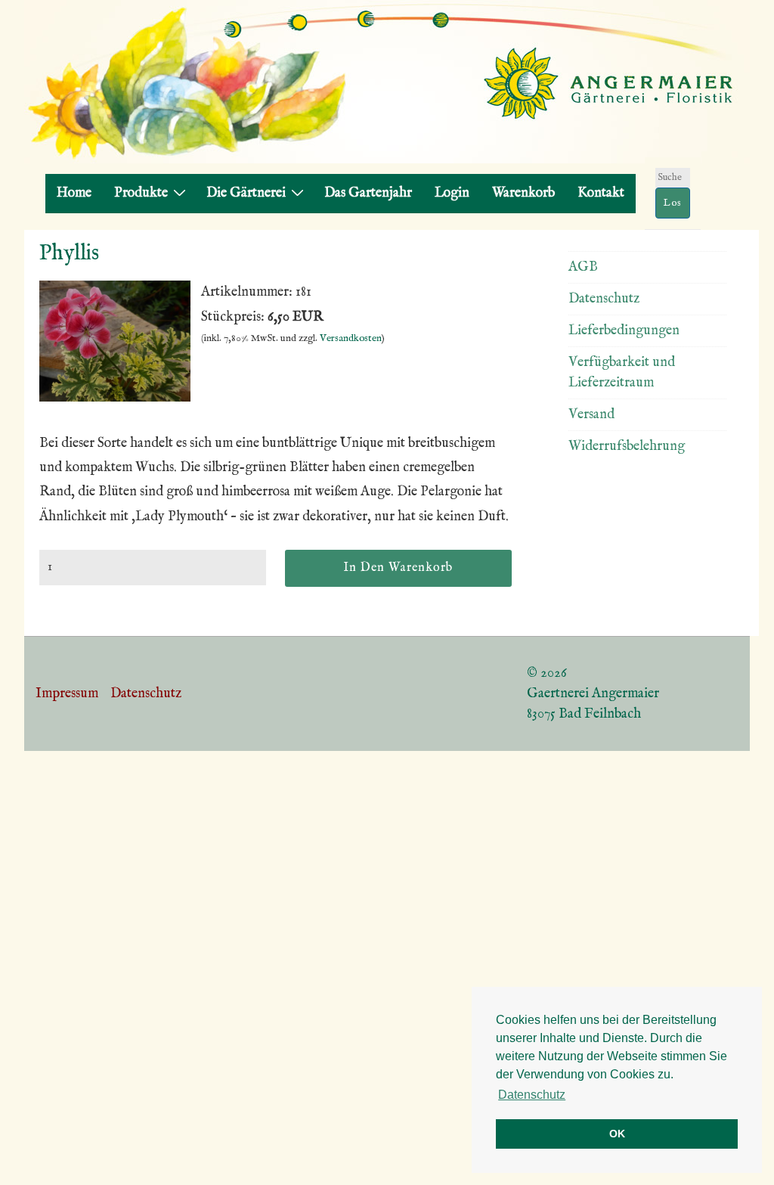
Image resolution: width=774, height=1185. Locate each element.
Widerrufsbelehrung (626, 446)
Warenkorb (523, 193)
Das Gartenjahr (368, 193)
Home (74, 193)
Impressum (67, 694)
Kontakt (600, 193)
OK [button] (617, 1134)
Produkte (141, 193)
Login (452, 193)
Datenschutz (603, 299)
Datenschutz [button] (531, 1094)
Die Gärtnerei (246, 193)
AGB (583, 267)
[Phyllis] (114, 398)
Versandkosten (351, 338)
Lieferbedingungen (624, 331)
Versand (591, 414)
